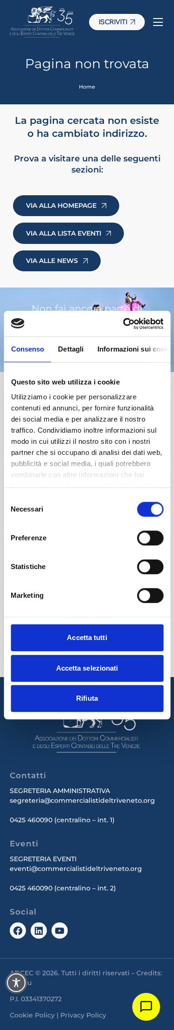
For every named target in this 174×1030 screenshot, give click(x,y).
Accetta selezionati (87, 668)
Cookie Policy (32, 1015)
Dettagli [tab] (71, 349)
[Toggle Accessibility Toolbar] (16, 982)
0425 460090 (31, 820)
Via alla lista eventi (63, 233)
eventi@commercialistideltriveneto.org (76, 868)
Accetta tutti (87, 637)
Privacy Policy (83, 1015)
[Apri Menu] (157, 22)
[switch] (150, 538)
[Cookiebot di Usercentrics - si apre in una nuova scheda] (123, 324)
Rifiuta (87, 698)
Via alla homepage (61, 205)
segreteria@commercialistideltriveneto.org (82, 800)
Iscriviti (113, 22)
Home (87, 86)
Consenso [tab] (27, 349)
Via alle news (52, 260)
